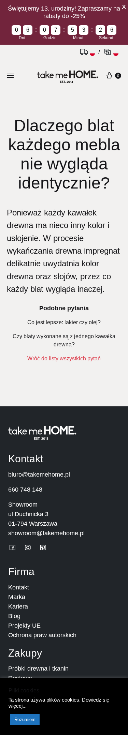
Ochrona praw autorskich (42, 635)
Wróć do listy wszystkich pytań (64, 358)
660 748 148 (25, 489)
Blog (14, 616)
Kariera (18, 606)
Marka (16, 597)
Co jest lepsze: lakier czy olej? (64, 322)
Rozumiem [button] (24, 719)
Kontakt (18, 587)
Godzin (50, 37)
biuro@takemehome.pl (39, 474)
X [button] (124, 6)
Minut (78, 37)
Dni (22, 37)
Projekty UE (24, 625)
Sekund (106, 37)
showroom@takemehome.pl (46, 533)
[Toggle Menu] (10, 75)
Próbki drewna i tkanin (38, 668)
